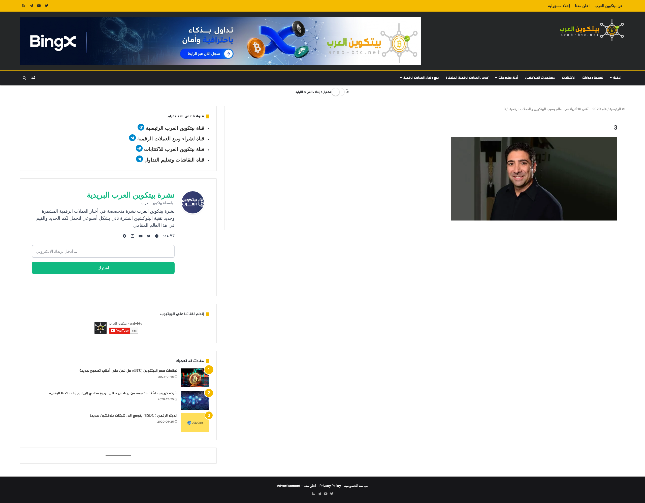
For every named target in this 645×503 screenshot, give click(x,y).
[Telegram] (31, 6)
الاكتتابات (568, 78)
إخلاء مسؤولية (559, 5)
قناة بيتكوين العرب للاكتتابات (173, 149)
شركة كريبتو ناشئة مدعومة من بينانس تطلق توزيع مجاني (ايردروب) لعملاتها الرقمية (113, 393)
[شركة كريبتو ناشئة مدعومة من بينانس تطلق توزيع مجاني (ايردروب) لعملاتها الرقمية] (195, 400)
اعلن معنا (582, 5)
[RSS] (23, 6)
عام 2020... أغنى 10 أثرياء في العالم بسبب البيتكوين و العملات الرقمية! (557, 109)
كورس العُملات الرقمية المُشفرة (467, 78)
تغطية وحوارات (592, 78)
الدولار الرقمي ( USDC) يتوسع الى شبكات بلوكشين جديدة (133, 416)
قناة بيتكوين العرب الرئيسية (175, 128)
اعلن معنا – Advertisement (296, 486)
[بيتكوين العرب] (592, 30)
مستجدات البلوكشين (540, 78)
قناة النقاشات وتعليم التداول (174, 160)
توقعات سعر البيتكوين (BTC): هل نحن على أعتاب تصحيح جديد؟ (128, 371)
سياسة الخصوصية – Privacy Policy (343, 486)
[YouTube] (39, 6)
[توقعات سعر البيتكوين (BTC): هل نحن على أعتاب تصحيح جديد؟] (195, 377)
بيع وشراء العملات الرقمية (421, 78)
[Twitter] (46, 6)
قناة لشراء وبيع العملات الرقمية (170, 138)
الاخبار (617, 78)
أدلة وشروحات (508, 78)
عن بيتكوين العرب (609, 5)
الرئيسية (615, 109)
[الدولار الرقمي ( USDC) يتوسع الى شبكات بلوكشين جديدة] (195, 422)
